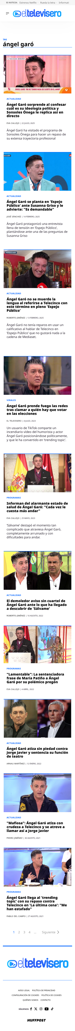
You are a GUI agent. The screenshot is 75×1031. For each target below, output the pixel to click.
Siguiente (48, 932)
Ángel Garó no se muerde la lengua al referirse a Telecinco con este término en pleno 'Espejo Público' (37, 305)
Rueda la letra (48, 2)
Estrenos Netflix (28, 2)
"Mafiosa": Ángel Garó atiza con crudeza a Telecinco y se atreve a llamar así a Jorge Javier (36, 827)
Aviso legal (24, 990)
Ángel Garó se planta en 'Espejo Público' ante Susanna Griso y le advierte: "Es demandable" (35, 205)
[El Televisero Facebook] (31, 1009)
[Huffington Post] (36, 1020)
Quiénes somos (30, 1000)
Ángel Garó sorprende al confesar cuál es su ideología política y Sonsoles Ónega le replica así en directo (36, 110)
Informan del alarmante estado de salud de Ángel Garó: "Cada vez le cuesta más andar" (37, 507)
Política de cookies (52, 995)
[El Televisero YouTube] (47, 1009)
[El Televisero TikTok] (52, 1009)
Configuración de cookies (25, 995)
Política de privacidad (43, 990)
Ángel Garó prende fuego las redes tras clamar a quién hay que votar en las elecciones (37, 410)
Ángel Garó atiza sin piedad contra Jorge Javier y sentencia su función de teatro (37, 752)
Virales (11, 400)
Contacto (46, 1000)
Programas (14, 497)
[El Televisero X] (35, 1009)
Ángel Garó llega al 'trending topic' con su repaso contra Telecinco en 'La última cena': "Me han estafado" (37, 903)
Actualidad (14, 98)
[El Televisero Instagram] (41, 1009)
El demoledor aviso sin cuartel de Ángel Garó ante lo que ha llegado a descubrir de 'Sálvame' (37, 605)
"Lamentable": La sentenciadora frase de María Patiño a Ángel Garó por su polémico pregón (35, 678)
